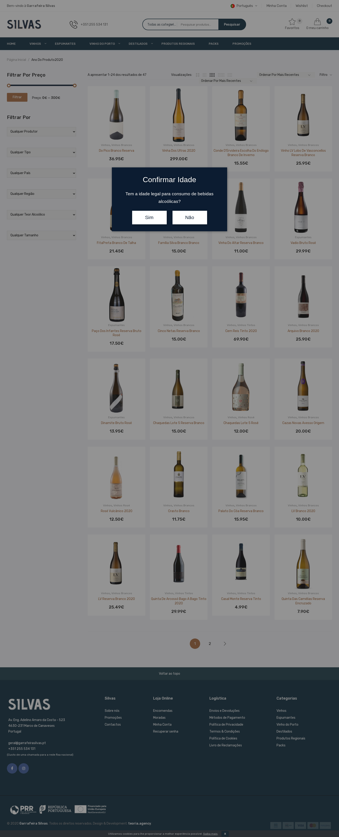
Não (189, 217)
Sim (149, 217)
